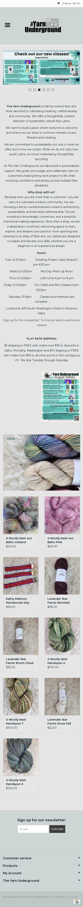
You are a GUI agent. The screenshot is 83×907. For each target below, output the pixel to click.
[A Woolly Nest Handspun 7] (21, 696)
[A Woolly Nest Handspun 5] (21, 757)
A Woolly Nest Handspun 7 (16, 721)
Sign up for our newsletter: (41, 820)
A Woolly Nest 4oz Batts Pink (60, 540)
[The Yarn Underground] (49, 25)
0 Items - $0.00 (71, 3)
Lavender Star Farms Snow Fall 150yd (59, 721)
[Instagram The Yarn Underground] (48, 841)
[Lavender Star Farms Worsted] (62, 576)
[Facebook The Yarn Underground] (34, 841)
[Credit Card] (76, 901)
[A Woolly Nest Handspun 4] (62, 636)
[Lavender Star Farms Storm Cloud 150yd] (21, 636)
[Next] (72, 70)
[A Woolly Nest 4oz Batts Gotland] (21, 515)
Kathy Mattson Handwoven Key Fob (17, 601)
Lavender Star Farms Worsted (58, 600)
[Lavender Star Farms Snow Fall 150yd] (62, 696)
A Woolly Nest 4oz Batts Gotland (19, 540)
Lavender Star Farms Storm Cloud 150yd (19, 661)
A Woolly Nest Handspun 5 (16, 782)
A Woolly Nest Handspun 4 (57, 661)
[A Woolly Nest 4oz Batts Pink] (62, 515)
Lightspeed (71, 896)
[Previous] (10, 70)
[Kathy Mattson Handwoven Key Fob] (21, 576)
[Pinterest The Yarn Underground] (41, 841)
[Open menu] (7, 25)
